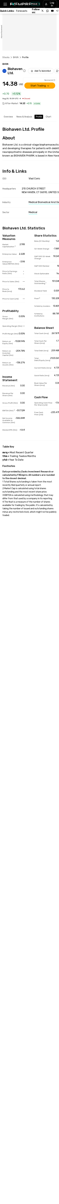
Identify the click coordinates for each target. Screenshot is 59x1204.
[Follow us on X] (42, 11)
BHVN (16, 57)
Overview (8, 116)
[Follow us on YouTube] (52, 11)
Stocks (6, 57)
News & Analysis (24, 116)
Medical (33, 212)
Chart (48, 116)
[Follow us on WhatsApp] (47, 11)
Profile (39, 116)
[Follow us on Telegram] (57, 11)
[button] (5, 4)
